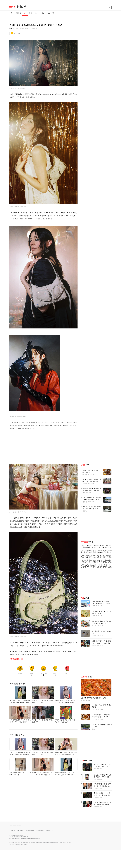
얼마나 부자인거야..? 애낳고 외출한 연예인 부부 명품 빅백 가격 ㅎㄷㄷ (66, 753)
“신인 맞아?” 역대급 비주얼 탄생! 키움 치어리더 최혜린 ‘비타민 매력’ (103, 777)
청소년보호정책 (39, 830)
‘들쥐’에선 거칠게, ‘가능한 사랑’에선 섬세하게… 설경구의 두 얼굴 (103, 795)
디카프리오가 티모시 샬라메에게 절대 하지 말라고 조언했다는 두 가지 (103, 786)
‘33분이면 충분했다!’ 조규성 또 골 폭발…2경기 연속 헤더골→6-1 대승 (92, 490)
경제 (36, 13)
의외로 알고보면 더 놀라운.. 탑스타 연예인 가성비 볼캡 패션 (20, 721)
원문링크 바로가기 (16, 659)
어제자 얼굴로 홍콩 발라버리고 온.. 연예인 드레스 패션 (65, 721)
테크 (48, 13)
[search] (109, 7)
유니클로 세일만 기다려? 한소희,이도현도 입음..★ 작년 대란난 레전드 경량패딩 (20, 702)
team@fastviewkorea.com (35, 838)
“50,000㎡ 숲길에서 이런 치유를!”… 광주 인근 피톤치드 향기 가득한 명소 (91, 481)
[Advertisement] (43, 446)
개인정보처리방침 (30, 830)
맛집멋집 (84, 474)
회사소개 (22, 830)
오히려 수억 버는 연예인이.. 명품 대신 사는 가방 (20, 774)
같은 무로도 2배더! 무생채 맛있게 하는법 (93, 698)
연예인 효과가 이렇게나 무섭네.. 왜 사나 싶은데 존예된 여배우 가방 (65, 702)
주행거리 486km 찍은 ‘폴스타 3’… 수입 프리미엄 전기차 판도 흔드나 (92, 509)
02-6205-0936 (14, 838)
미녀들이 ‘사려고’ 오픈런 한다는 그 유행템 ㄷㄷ (42, 721)
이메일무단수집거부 (49, 830)
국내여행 (84, 483)
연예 (30, 13)
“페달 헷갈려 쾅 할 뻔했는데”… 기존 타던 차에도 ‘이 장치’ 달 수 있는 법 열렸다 (102, 603)
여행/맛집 (18, 13)
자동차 (84, 511)
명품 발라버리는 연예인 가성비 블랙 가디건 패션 (42, 701)
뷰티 (25, 13)
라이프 (42, 13)
